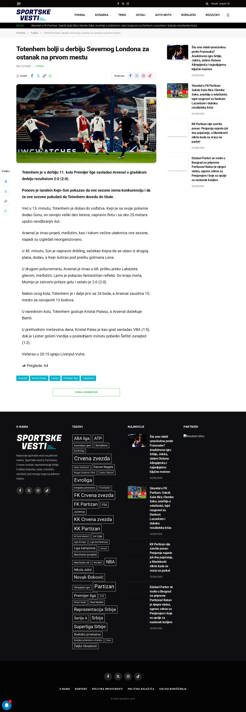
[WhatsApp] (6, 211)
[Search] (207, 3)
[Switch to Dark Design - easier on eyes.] (228, 14)
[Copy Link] (44, 76)
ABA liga (82, 438)
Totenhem (88, 378)
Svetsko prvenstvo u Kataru (88, 640)
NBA (110, 561)
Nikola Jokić (83, 570)
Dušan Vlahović (106, 472)
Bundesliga (79, 451)
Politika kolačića (141, 688)
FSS (104, 505)
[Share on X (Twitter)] (38, 76)
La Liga (97, 536)
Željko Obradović (85, 646)
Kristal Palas (39, 378)
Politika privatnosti (107, 688)
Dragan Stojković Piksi (84, 472)
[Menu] (19, 4)
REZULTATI (213, 15)
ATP (98, 438)
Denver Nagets (103, 467)
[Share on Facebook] (32, 76)
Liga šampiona (84, 548)
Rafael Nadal (80, 602)
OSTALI (140, 15)
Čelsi (108, 640)
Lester (55, 378)
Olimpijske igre (82, 587)
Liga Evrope (80, 542)
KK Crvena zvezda (93, 519)
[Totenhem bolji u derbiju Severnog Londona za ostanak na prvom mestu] (86, 123)
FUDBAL (80, 15)
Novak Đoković (88, 577)
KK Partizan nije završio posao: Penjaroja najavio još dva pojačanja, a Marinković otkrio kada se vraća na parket (210, 132)
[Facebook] (6, 181)
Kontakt (81, 688)
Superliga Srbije (90, 626)
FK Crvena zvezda (94, 495)
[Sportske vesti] (33, 15)
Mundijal (98, 562)
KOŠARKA (101, 15)
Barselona (102, 445)
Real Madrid (96, 602)
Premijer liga (70, 378)
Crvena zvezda (92, 458)
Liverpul (103, 548)
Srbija (97, 618)
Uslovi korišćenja (172, 688)
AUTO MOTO (163, 15)
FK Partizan (86, 504)
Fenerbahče (104, 488)
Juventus (79, 511)
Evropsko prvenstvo (84, 487)
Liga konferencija (99, 542)
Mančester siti (81, 562)
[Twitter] (6, 191)
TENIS (122, 15)
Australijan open (82, 445)
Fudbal (40, 66)
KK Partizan (87, 529)
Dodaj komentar (86, 392)
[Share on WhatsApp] (50, 76)
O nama (64, 688)
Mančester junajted (85, 554)
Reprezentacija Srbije (95, 609)
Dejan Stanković (81, 467)
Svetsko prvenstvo (87, 634)
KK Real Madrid (81, 536)
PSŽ (102, 596)
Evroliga (83, 480)
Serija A (80, 618)
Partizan (104, 586)
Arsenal (22, 378)
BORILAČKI (188, 15)
